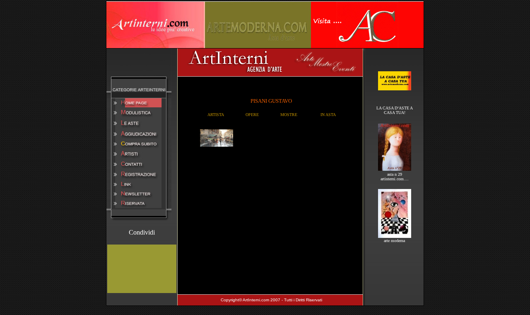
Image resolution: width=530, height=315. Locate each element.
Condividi (142, 232)
